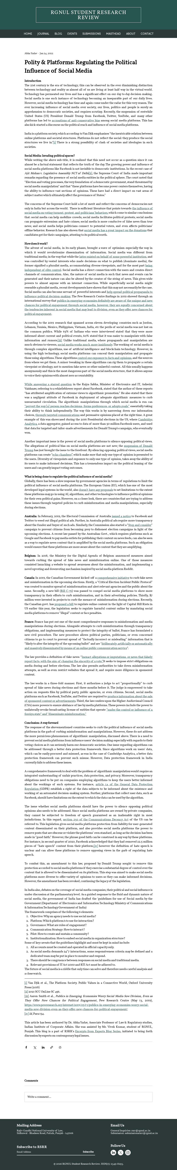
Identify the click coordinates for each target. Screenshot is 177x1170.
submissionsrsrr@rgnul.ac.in (141, 1133)
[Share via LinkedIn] (43, 1047)
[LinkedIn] (113, 1152)
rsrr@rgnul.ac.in (140, 1130)
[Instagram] (128, 1152)
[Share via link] (51, 1047)
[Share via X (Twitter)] (34, 1047)
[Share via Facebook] (26, 1047)
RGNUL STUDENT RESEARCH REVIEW (89, 15)
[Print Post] (60, 1047)
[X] (120, 1152)
